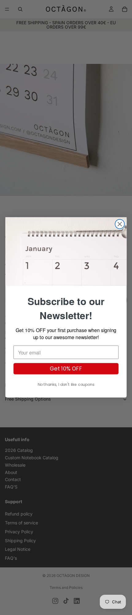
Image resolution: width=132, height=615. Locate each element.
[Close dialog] (120, 224)
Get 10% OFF (66, 369)
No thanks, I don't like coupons (66, 385)
